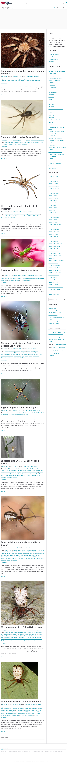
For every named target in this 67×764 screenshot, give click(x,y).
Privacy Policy (48, 751)
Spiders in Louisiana (53, 217)
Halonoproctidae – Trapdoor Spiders (55, 110)
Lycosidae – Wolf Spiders (54, 120)
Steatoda (28, 140)
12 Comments (4, 219)
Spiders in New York (53, 251)
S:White (15, 144)
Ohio (29, 354)
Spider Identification (47, 3)
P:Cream (27, 80)
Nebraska (41, 635)
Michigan (14, 472)
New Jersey (39, 276)
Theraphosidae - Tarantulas (33, 76)
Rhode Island (10, 356)
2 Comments (4, 717)
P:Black (41, 142)
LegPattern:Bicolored (5, 80)
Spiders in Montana (53, 236)
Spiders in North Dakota (54, 255)
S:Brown (31, 80)
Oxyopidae (28, 272)
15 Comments (4, 360)
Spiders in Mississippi (53, 231)
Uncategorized (52, 168)
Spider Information (40, 751)
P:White (23, 473)
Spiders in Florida (52, 195)
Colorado (10, 468)
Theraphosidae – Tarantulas (55, 152)
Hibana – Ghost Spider (54, 308)
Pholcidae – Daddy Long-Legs (56, 131)
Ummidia (52, 112)
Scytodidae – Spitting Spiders (56, 140)
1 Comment (3, 416)
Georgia (19, 214)
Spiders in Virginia (53, 284)
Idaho (28, 468)
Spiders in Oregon (53, 263)
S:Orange (11, 414)
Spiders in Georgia (53, 198)
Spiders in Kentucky (53, 215)
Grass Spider (53, 73)
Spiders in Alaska (52, 179)
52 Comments (4, 146)
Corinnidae (51, 97)
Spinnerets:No (23, 144)
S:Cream (11, 144)
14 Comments (4, 562)
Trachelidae (51, 165)
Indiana (28, 351)
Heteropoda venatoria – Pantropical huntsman (54, 322)
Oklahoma (18, 278)
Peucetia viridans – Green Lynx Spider (20, 270)
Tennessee (17, 280)
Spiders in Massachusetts (54, 224)
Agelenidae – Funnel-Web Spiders (56, 71)
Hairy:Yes (15, 78)
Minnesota (19, 472)
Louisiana (21, 215)
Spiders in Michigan (53, 227)
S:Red (34, 278)
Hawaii (10, 412)
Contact (3, 753)
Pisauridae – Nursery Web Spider (56, 133)
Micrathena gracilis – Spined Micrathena (21, 627)
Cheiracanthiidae (52, 92)
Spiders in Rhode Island (54, 267)
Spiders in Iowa (52, 210)
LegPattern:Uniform (34, 142)
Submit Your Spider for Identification (26, 751)
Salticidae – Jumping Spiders (55, 138)
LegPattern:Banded (5, 215)
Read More (3, 95)
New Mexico (17, 80)
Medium (29, 276)
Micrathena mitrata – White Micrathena (21, 701)
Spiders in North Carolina (54, 253)
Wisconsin (15, 477)
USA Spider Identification (59, 344)
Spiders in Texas (52, 277)
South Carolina (4, 280)
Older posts (5, 737)
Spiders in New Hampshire (55, 243)
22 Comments (4, 479)
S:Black (35, 215)
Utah (35, 558)
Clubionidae (51, 94)
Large (19, 78)
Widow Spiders (53, 161)
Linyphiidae (28, 547)
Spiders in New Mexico (54, 248)
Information (57, 3)
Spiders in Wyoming (53, 294)
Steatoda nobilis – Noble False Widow (20, 137)
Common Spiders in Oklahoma (56, 260)
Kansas (14, 551)
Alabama (7, 214)
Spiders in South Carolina (54, 270)
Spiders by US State (27, 3)
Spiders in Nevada (53, 241)
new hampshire (29, 472)
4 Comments (4, 83)
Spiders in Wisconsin (53, 291)
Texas (41, 80)
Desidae (50, 99)
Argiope (38, 410)
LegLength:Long (24, 78)
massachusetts (39, 352)
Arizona (6, 78)
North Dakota (4, 473)
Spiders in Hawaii (52, 200)
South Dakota (22, 475)
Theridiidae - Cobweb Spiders (37, 140)
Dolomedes (52, 135)
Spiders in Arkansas (53, 183)
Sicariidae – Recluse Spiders (55, 143)
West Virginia (30, 280)
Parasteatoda (53, 156)
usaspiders (4, 76)
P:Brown (22, 80)
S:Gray (6, 414)
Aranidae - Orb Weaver (31, 348)
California (11, 78)
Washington (3, 477)
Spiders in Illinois (52, 205)
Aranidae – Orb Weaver (54, 80)
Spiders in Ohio (52, 258)
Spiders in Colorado (53, 188)
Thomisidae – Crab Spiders (55, 163)
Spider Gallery (37, 3)
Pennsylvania (4, 356)
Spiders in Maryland (53, 222)
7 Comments (4, 282)
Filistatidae (51, 104)
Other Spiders (51, 122)
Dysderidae (51, 101)
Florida (15, 214)
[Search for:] (57, 299)
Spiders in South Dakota (54, 272)
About (61, 751)
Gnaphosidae (51, 106)
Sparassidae (29, 211)
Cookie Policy (56, 751)
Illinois (31, 468)
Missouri (3, 555)
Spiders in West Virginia (54, 289)
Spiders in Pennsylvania (54, 265)
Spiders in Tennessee (53, 275)
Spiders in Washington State (55, 287)
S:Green (10, 475)
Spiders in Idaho (52, 203)
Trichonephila (53, 87)
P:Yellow (27, 278)
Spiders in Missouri (53, 234)
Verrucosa (52, 89)
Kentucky (33, 351)
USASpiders (50, 761)
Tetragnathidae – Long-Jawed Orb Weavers (57, 148)
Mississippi (26, 215)
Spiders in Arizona (53, 181)
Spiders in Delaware (53, 193)
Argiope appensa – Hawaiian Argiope (19, 407)
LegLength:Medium (33, 78)
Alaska (6, 468)
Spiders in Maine (52, 219)
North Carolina (12, 278)
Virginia (24, 280)
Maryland (25, 276)
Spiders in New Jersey (54, 246)
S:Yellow (42, 278)
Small (19, 144)
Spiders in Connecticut (54, 191)
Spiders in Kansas (52, 212)
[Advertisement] (33, 19)
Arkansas (15, 275)
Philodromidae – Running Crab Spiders (56, 128)
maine (37, 470)
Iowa (38, 468)
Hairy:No (11, 142)
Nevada (12, 80)
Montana (23, 472)
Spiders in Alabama (53, 176)
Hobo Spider (53, 75)
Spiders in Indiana (52, 207)
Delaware (24, 275)
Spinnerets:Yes (36, 80)
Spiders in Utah (52, 279)
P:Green (23, 278)
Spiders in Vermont (53, 282)
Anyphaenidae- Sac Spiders (55, 78)
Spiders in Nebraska (53, 239)
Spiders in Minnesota (53, 229)
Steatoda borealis (52, 315)
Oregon (11, 473)
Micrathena (38, 630)
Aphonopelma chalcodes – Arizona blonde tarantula (55, 311)
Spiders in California (53, 186)
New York (7, 278)
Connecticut (11, 351)
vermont (34, 475)
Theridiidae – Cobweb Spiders (56, 154)
